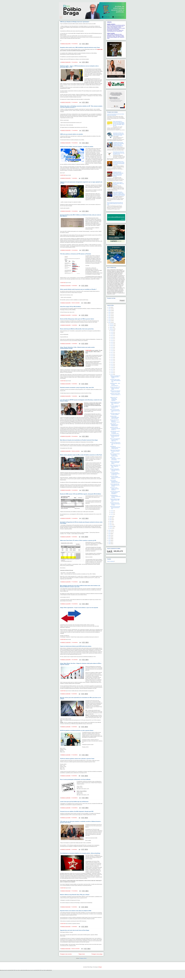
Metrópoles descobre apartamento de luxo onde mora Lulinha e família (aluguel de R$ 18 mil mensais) (118, 174)
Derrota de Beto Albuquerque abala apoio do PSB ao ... (114, 417)
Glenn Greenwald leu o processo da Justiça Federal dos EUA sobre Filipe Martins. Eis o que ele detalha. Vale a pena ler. (119, 123)
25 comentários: (74, 890)
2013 (109, 535)
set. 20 (111, 347)
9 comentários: (74, 775)
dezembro (111, 323)
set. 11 (111, 362)
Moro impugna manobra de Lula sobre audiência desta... (115, 455)
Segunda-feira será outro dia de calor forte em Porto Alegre (74, 930)
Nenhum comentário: (76, 302)
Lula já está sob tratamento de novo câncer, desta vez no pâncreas (115, 115)
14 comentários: (75, 642)
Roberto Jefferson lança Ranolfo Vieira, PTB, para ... (115, 500)
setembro (111, 329)
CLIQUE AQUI (99, 49)
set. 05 (111, 372)
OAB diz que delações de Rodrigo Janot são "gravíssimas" (74, 21)
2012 (109, 537)
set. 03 (111, 510)
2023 (109, 312)
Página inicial (82, 954)
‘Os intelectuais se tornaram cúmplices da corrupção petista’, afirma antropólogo (80, 853)
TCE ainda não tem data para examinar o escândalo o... (115, 492)
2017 (109, 322)
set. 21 (111, 345)
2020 (109, 317)
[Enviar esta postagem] (80, 43)
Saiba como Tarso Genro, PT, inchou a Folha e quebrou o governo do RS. (78, 540)
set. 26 (111, 337)
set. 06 (111, 371)
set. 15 (111, 355)
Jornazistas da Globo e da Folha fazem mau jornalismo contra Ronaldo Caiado (118, 134)
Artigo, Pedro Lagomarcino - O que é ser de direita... (115, 458)
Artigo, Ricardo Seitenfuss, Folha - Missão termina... (114, 424)
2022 (109, 313)
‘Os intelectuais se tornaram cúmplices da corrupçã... (115, 496)
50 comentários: (75, 43)
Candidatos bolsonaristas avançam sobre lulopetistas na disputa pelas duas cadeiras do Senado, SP (118, 144)
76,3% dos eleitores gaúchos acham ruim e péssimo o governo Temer (77, 758)
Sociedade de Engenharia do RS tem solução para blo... (115, 447)
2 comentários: (74, 849)
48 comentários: (75, 436)
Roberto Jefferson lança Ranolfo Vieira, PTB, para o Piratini (74, 894)
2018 (109, 320)
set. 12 (111, 360)
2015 (109, 531)
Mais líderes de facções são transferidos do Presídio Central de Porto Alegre (79, 440)
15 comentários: (75, 603)
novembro (111, 325)
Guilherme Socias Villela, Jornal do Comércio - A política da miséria (76, 146)
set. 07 (111, 369)
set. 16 (111, 354)
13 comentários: (74, 807)
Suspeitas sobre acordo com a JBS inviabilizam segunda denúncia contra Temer (80, 47)
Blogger (100, 967)
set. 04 (111, 374)
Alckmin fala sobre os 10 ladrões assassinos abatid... (115, 388)
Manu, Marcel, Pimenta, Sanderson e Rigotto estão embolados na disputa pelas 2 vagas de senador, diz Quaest (119, 194)
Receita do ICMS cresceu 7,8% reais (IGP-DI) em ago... (115, 443)
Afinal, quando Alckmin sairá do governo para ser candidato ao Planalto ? (78, 289)
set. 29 (111, 332)
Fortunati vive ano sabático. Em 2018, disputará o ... (114, 488)
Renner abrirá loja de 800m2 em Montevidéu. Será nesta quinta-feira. (77, 328)
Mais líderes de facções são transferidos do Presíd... (115, 436)
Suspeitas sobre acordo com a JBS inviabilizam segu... (115, 380)
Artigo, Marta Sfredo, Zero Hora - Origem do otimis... (115, 466)
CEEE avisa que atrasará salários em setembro (71, 134)
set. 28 (111, 333)
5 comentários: (75, 285)
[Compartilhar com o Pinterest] (88, 44)
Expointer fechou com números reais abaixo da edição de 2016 (75, 910)
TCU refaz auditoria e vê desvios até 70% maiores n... (115, 407)
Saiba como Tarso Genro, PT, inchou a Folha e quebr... (115, 451)
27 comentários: (74, 754)
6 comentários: (75, 383)
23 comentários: (74, 797)
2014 (109, 533)
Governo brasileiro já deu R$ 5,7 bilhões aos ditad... (115, 403)
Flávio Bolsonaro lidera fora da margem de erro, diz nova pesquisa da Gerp (118, 153)
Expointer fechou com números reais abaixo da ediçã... (115, 503)
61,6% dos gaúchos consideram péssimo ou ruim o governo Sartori (76, 730)
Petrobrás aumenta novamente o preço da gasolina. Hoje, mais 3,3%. (77, 387)
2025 (109, 308)
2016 (109, 530)
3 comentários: (75, 325)
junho (110, 519)
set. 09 (111, 365)
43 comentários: (75, 211)
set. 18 (111, 350)
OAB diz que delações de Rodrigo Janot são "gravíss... (115, 376)
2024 (109, 310)
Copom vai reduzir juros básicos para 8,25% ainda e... (115, 462)
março (110, 524)
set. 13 (111, 359)
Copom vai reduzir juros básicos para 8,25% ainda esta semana (75, 646)
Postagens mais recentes (66, 954)
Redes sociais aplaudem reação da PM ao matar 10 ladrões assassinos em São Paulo (81, 454)
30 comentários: (75, 142)
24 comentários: (75, 490)
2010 (109, 540)
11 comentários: (75, 518)
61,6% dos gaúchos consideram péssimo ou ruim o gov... (115, 473)
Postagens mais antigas (97, 954)
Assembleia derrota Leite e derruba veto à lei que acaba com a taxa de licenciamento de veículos (118, 163)
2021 (109, 315)
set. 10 (111, 364)
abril (110, 523)
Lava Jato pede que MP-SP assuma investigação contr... (115, 432)
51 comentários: (75, 102)
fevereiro (111, 526)
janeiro (110, 528)
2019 (109, 319)
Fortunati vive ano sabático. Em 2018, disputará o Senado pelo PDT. (77, 811)
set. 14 (111, 357)
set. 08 (111, 367)
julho (110, 518)
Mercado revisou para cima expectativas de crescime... (115, 470)
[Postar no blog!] (83, 44)
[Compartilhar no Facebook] (86, 44)
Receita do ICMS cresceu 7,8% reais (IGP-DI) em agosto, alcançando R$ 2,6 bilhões (80, 493)
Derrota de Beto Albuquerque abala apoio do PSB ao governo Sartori (77, 318)
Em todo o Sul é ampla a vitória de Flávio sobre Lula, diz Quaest (118, 183)
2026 (109, 307)
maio (110, 521)
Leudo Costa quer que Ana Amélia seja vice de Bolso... (115, 485)
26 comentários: (75, 250)
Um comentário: (75, 659)
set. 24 (111, 340)
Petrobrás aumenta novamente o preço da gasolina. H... (115, 428)
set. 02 (111, 512)
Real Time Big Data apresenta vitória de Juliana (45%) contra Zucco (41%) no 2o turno (115, 203)
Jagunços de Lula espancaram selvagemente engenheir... (113, 399)
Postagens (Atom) (83, 958)
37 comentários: (75, 130)
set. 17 (111, 352)
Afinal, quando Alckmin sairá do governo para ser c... (115, 410)
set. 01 (111, 514)
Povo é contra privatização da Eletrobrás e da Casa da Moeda (75, 779)
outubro (111, 327)
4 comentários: (75, 315)
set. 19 (111, 349)
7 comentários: (75, 178)
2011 (109, 538)
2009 (109, 542)
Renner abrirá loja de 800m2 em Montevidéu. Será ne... (115, 421)
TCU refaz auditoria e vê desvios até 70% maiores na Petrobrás (75, 253)
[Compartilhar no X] (85, 44)
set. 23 (111, 342)
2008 (109, 543)
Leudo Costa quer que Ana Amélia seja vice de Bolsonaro (74, 801)
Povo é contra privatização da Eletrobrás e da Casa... (115, 481)
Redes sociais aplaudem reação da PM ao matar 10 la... (115, 439)
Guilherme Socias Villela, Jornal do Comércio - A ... (115, 394)
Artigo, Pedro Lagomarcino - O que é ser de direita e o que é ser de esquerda (79, 607)
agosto (110, 516)
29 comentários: (75, 62)
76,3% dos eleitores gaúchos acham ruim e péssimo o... (115, 477)
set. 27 (111, 335)
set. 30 (111, 330)
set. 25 (111, 338)
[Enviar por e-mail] (82, 44)
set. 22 (111, 343)
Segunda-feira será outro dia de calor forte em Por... (115, 507)
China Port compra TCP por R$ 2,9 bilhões (70, 306)
